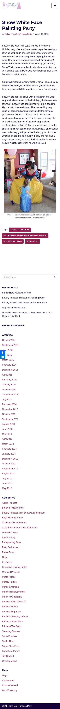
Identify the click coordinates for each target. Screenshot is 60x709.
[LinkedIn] (2, 357)
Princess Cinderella (12, 597)
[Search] (55, 277)
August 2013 (8, 424)
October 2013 (8, 414)
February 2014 (9, 404)
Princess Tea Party (11, 626)
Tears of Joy (32, 241)
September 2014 (10, 394)
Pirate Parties (8, 577)
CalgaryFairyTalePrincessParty (18, 34)
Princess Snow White (12, 621)
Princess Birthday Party (13, 592)
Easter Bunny (8, 537)
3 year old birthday (19, 230)
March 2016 (8, 360)
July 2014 (7, 399)
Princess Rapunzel (11, 611)
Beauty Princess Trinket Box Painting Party (23, 298)
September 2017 (10, 345)
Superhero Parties (11, 651)
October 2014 (8, 389)
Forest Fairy (8, 552)
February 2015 (9, 379)
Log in (5, 675)
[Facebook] (2, 352)
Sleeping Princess (11, 631)
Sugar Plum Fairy (10, 646)
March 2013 (8, 444)
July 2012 (7, 478)
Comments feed (10, 685)
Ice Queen (7, 562)
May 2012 (7, 488)
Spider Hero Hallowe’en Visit (16, 293)
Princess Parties (10, 606)
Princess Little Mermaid (13, 601)
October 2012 (8, 463)
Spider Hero (8, 641)
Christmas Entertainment (14, 522)
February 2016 (9, 365)
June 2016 (7, 350)
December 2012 (10, 459)
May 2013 (7, 434)
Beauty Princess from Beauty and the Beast (23, 513)
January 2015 (9, 384)
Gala (4, 557)
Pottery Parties (9, 582)
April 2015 (7, 375)
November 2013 (10, 409)
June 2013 (7, 429)
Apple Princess (9, 503)
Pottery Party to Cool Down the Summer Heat (24, 302)
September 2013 (10, 419)
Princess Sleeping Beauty (15, 616)
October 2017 (8, 340)
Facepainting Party (11, 542)
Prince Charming (10, 587)
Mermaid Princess (11, 572)
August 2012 (8, 473)
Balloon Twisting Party (13, 508)
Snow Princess (9, 636)
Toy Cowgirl (8, 656)
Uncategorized (9, 661)
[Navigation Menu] (54, 5)
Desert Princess (10, 532)
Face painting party (12, 241)
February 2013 (9, 449)
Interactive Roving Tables (14, 567)
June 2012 (7, 483)
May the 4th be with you (13, 307)
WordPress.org (9, 690)
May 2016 (7, 355)
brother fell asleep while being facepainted (25, 236)
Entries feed (8, 680)
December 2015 (10, 370)
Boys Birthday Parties (12, 517)
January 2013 (9, 454)
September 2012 (10, 468)
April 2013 (7, 439)
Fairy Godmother (10, 547)
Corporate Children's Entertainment (19, 527)
